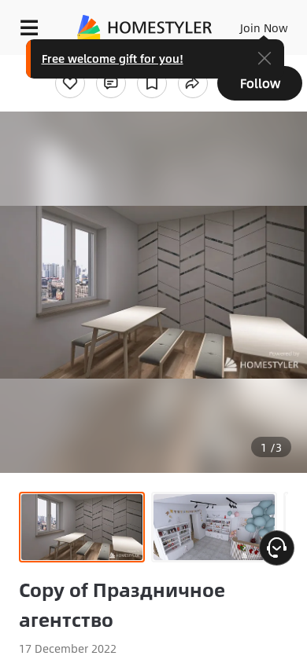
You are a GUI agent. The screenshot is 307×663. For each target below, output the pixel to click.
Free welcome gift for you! (112, 58)
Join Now (264, 27)
